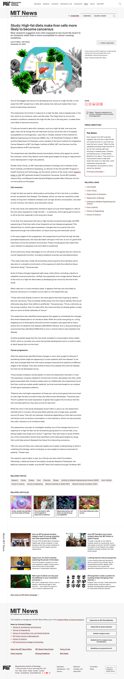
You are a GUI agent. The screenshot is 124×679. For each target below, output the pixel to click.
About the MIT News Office (21, 649)
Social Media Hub (35, 673)
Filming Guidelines (42, 653)
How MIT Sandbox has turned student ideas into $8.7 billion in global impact (100, 536)
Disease (31, 480)
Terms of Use (65, 649)
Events (25, 670)
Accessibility (25, 673)
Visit (16, 670)
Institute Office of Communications (70, 620)
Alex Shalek (91, 187)
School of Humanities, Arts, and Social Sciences (31, 633)
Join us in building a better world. (110, 669)
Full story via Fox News (95, 171)
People (30, 670)
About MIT (100, 4)
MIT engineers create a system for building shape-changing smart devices (101, 578)
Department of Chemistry (96, 194)
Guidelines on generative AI (101, 648)
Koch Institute (92, 207)
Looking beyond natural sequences (102, 558)
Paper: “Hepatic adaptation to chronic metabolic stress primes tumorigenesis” (101, 114)
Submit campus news (101, 633)
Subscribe (75, 16)
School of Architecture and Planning (27, 627)
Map (20, 670)
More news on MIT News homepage (24, 595)
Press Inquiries (16, 653)
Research (46, 4)
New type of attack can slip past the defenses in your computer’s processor (45, 578)
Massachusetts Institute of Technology (28, 666)
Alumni (92, 4)
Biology (56, 480)
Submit (114, 16)
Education (37, 4)
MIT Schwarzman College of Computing (28, 642)
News (86, 4)
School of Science (94, 215)
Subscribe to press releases (101, 627)
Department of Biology (95, 198)
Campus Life (78, 4)
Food (38, 480)
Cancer (23, 480)
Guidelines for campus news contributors (101, 641)
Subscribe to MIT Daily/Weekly (101, 620)
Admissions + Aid (66, 4)
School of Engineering (95, 211)
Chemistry (47, 480)
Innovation (54, 4)
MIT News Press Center (44, 649)
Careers (35, 670)
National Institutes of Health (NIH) (57, 484)
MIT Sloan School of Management (26, 636)
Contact (41, 670)
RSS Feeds (64, 653)
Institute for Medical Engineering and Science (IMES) (80, 480)
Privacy (17, 673)
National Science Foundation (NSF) (84, 484)
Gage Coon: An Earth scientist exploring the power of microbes (45, 559)
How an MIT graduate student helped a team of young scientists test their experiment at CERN (45, 536)
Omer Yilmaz (91, 190)
